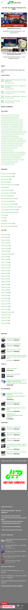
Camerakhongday (14, 124)
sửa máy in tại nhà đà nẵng (7, 143)
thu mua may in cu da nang (18, 159)
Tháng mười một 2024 (6, 254)
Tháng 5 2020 (4, 290)
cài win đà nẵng (5, 131)
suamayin (22, 133)
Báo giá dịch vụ (5, 182)
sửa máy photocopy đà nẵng (8, 198)
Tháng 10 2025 (5, 248)
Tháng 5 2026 (4, 234)
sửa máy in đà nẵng (18, 145)
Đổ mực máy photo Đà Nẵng (8, 226)
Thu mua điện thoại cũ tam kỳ (8, 212)
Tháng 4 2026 (4, 237)
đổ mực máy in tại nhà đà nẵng (8, 164)
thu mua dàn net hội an (6, 157)
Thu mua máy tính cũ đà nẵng (8, 209)
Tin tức (3, 218)
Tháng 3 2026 (4, 240)
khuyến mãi (4, 187)
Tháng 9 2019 (4, 295)
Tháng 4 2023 (4, 276)
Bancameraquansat (5, 115)
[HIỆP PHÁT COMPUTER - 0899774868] (14, 2)
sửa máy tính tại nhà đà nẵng (7, 150)
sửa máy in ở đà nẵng (6, 147)
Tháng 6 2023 (4, 273)
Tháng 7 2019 (4, 301)
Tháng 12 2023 (5, 262)
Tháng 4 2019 (4, 304)
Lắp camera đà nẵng (6, 190)
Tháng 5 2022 (4, 281)
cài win (21, 124)
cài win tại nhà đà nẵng (17, 129)
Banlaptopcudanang (15, 115)
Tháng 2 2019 (4, 309)
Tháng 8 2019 (4, 298)
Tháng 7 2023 (4, 270)
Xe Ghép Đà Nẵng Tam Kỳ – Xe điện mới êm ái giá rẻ (15, 86)
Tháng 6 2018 (4, 317)
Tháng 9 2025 (4, 251)
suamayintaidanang (14, 136)
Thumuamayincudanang (6, 159)
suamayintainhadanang (6, 138)
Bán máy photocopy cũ (7, 176)
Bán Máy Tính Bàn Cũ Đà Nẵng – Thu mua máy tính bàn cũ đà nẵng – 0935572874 (14, 54)
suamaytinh (4, 141)
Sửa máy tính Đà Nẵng (7, 201)
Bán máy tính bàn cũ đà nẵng (12, 101)
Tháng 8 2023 (4, 268)
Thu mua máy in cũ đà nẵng (8, 204)
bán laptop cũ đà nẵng (6, 119)
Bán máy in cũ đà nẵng (7, 173)
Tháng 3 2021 (4, 287)
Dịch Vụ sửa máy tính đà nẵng (9, 184)
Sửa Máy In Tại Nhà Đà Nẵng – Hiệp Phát (15, 96)
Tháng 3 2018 (4, 320)
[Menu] (2, 2)
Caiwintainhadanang (6, 124)
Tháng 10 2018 (5, 315)
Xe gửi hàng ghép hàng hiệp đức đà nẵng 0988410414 (15, 80)
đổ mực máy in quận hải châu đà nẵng (9, 161)
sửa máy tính (14, 147)
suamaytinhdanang (11, 141)
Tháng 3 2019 (4, 306)
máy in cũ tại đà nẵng (6, 133)
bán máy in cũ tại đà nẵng (17, 119)
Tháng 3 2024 (4, 259)
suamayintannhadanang (17, 138)
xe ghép (3, 220)
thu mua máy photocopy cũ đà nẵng (10, 207)
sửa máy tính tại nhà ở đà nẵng (8, 152)
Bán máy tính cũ (5, 179)
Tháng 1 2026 (4, 243)
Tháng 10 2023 (5, 265)
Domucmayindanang (13, 131)
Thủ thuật (3, 215)
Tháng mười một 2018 (6, 312)
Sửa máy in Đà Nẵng (6, 196)
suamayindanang (5, 136)
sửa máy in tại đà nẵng (18, 143)
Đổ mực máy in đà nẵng (7, 223)
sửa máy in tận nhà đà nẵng (7, 145)
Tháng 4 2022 (4, 284)
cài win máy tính (5, 127)
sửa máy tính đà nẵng (19, 154)
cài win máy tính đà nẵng (7, 129)
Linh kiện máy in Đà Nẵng (7, 193)
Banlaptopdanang (5, 117)
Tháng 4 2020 (4, 292)
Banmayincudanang (14, 117)
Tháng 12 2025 (5, 245)
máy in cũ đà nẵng (15, 133)
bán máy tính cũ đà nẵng (17, 122)
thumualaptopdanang (16, 157)
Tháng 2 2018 (4, 323)
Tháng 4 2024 (4, 256)
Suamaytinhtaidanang (21, 141)
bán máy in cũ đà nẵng (6, 122)
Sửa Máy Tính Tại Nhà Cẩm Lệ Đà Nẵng (15, 92)
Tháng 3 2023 (4, 279)
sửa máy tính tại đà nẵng (20, 152)
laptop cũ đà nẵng (22, 131)
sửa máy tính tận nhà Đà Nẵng (8, 154)
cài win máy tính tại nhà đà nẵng (15, 127)
